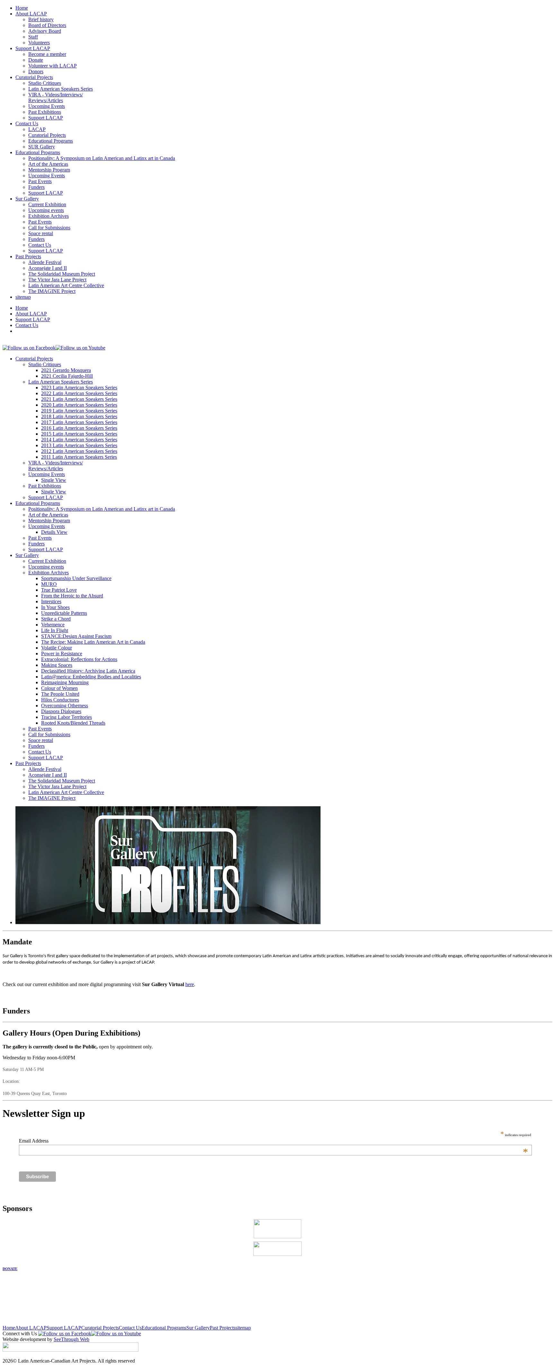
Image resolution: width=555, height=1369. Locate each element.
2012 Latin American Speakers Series (79, 451)
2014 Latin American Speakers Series (79, 439)
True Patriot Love (59, 590)
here (189, 984)
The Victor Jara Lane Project (57, 279)
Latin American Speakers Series (60, 89)
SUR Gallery (41, 146)
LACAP (37, 129)
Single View (53, 480)
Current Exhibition (47, 204)
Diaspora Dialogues (61, 711)
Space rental (40, 233)
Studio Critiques (44, 83)
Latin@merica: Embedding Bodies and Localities (91, 676)
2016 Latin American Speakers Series (79, 428)
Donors (35, 71)
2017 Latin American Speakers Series (79, 422)
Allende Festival (44, 262)
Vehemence (53, 624)
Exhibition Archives (48, 216)
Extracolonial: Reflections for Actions (79, 659)
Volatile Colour (56, 647)
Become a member (47, 54)
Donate (35, 60)
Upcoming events (46, 210)
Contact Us (26, 123)
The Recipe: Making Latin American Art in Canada (93, 642)
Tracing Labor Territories (66, 717)
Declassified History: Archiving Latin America (88, 671)
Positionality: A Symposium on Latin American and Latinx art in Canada (101, 158)
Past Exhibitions (44, 112)
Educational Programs (50, 141)
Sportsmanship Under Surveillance (76, 578)
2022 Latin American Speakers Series (79, 393)
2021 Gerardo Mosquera (66, 370)
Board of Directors (47, 25)
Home (21, 8)
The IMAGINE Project (51, 291)
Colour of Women (59, 688)
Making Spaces (56, 665)
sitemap (23, 297)
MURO (49, 584)
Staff (33, 37)
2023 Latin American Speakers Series (79, 387)
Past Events (40, 181)
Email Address (273, 1141)
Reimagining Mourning (65, 682)
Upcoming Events (46, 106)
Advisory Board (44, 31)
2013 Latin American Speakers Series (79, 445)
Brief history (41, 19)
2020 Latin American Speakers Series (79, 405)
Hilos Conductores (60, 699)
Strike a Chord (56, 619)
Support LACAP (32, 48)
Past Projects (28, 256)
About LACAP (31, 13)
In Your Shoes (55, 607)
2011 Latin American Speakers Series (79, 457)
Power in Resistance (61, 653)
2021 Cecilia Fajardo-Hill (67, 376)
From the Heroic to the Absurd (72, 595)
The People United (60, 694)
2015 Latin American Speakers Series (79, 434)
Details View (54, 532)
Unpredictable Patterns (64, 613)
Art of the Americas (48, 164)
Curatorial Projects (34, 77)
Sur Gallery (27, 198)
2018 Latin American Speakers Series (79, 416)
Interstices (51, 601)
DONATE (10, 1269)
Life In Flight (54, 630)
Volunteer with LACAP (52, 65)
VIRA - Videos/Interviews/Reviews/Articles (55, 97)
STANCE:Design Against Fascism (76, 636)
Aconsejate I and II (47, 268)
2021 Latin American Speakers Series (79, 399)
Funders (36, 187)
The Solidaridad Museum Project (61, 274)
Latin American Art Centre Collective (66, 285)
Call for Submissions (49, 227)
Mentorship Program (49, 169)
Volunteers (39, 42)
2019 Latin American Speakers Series (79, 410)
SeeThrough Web (71, 1339)
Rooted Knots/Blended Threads (73, 723)
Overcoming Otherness (64, 705)
